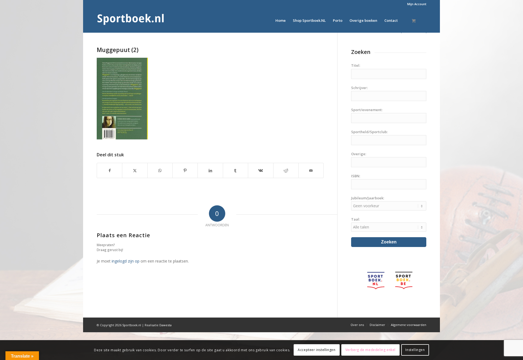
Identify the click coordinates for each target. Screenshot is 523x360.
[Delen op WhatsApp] (160, 170)
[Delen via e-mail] (311, 170)
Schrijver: (359, 87)
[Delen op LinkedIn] (210, 170)
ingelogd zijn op (125, 261)
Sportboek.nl (131, 325)
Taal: (355, 219)
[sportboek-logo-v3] (131, 20)
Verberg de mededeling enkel (370, 349)
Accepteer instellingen (316, 349)
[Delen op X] (134, 170)
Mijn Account (416, 4)
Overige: (358, 153)
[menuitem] (415, 4)
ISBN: (355, 175)
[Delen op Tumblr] (235, 170)
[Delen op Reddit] (285, 170)
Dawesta (165, 325)
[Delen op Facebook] (109, 170)
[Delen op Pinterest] (185, 170)
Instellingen (415, 349)
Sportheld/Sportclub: (369, 131)
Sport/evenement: (366, 109)
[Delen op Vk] (260, 170)
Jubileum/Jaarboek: (367, 198)
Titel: (355, 65)
